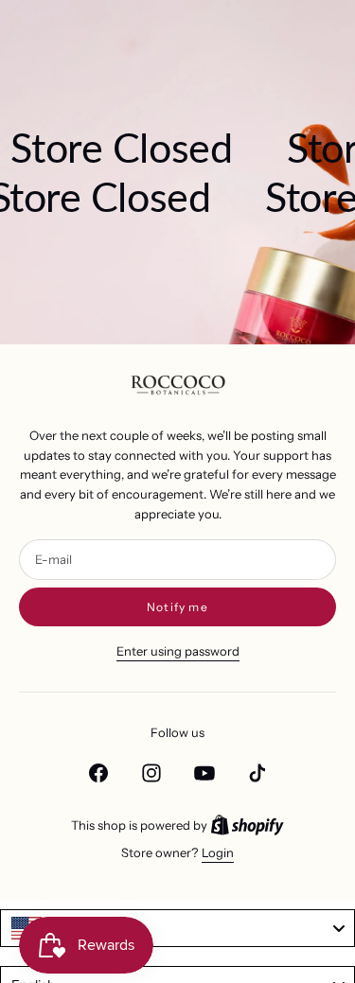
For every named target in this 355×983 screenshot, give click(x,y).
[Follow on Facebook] (98, 773)
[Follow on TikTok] (257, 773)
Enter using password (178, 650)
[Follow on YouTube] (204, 773)
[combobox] (177, 928)
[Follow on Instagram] (151, 773)
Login (218, 852)
